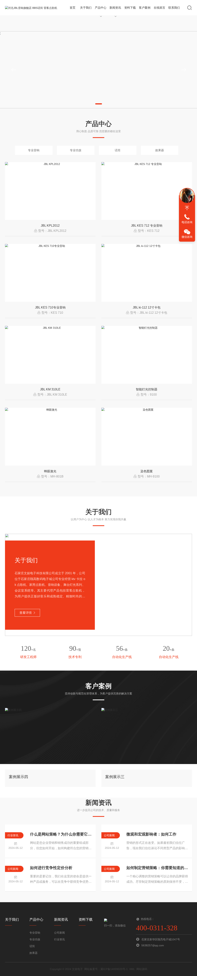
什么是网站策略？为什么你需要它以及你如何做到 (61, 834)
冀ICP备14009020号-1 (114, 969)
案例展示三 (114, 777)
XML (132, 969)
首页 (72, 7)
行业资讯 (59, 939)
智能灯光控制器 (146, 389)
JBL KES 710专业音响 (50, 307)
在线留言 (159, 7)
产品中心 (100, 7)
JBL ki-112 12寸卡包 (146, 307)
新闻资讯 (115, 7)
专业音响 (33, 150)
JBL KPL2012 (50, 225)
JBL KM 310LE (50, 389)
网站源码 (141, 969)
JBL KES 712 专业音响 (146, 225)
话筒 (117, 150)
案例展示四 (18, 777)
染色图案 (146, 471)
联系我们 (174, 7)
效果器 (159, 150)
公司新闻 (59, 932)
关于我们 (86, 7)
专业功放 (75, 150)
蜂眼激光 (50, 471)
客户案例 (144, 7)
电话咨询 (187, 222)
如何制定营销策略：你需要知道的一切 (157, 868)
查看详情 (25, 612)
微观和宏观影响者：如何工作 (151, 834)
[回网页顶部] (187, 208)
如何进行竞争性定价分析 (51, 868)
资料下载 (130, 7)
